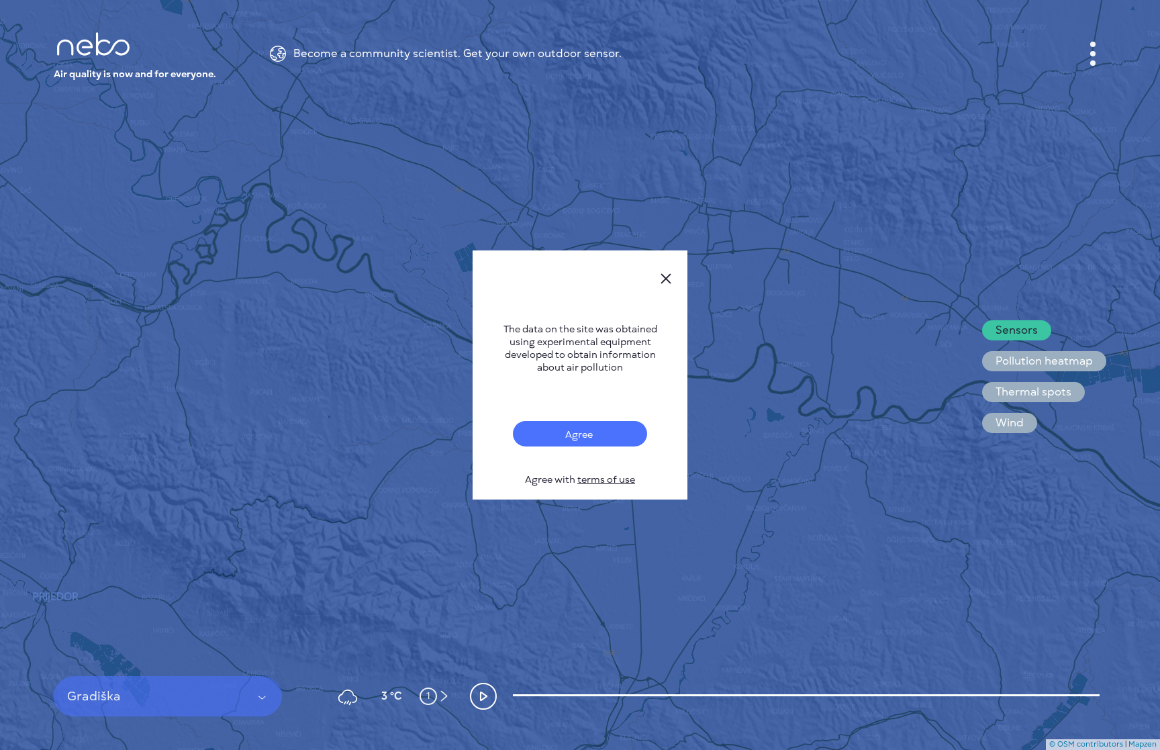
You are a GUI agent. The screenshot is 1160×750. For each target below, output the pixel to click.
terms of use (606, 479)
